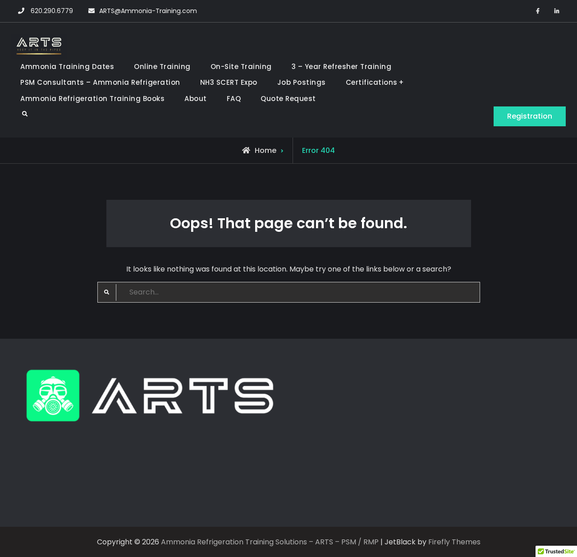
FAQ (234, 98)
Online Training (162, 66)
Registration (529, 116)
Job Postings (301, 82)
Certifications (372, 82)
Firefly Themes (454, 542)
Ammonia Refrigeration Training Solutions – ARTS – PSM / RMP (270, 542)
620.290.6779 (52, 10)
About (195, 98)
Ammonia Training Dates (67, 66)
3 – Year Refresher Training (342, 66)
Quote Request (288, 98)
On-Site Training (241, 66)
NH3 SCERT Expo (228, 82)
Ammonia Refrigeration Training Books (92, 98)
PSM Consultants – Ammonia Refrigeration (100, 82)
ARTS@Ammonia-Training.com (148, 10)
